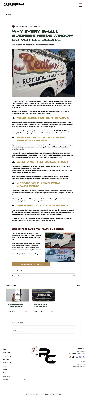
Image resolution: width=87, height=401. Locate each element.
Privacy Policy (6, 376)
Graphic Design (7, 356)
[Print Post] (21, 270)
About (4, 366)
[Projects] (25, 379)
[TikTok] (73, 357)
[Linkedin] (77, 357)
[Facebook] (83, 357)
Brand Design (6, 352)
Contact (5, 369)
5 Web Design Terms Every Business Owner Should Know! (16, 305)
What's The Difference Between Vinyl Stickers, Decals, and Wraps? (42, 305)
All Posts (8, 14)
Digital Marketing (7, 362)
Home (4, 349)
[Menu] (80, 5)
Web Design (6, 359)
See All (79, 285)
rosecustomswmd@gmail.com (77, 353)
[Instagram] (80, 357)
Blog (4, 373)
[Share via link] (17, 270)
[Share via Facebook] (13, 270)
